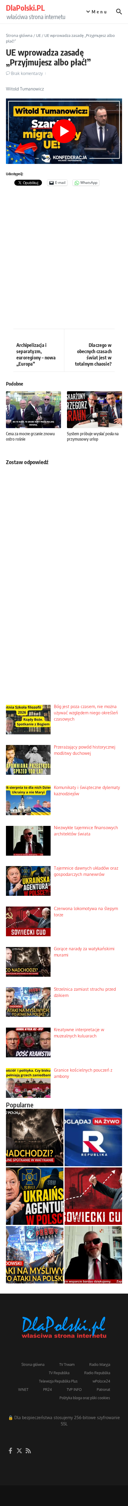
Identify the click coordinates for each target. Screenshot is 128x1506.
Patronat (103, 1389)
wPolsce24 (101, 1381)
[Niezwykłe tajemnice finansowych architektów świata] (93, 1254)
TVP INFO (74, 1389)
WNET (23, 1389)
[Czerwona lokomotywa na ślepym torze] (93, 1196)
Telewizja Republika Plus (58, 1381)
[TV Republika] (93, 1137)
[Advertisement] (64, 259)
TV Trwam (66, 1364)
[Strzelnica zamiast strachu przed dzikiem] (34, 1254)
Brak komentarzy (27, 73)
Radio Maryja (99, 1364)
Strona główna (19, 35)
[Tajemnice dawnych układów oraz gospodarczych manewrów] (34, 1196)
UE (38, 35)
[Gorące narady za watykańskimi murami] (34, 1137)
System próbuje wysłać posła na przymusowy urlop (92, 436)
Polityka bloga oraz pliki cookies (85, 1398)
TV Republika (59, 1373)
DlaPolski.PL (25, 7)
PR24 (47, 1389)
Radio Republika (97, 1373)
